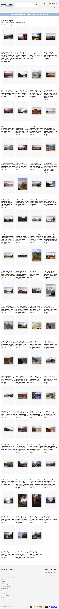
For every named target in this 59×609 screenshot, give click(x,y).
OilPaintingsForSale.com (10, 606)
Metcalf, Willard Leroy (34, 90)
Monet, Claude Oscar (34, 341)
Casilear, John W (5, 199)
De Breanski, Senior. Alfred (21, 444)
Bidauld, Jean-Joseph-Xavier (35, 234)
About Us (3, 581)
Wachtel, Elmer (47, 306)
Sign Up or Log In (44, 3)
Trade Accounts (5, 590)
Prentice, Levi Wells (19, 163)
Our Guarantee (5, 574)
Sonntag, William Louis (20, 52)
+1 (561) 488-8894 (53, 3)
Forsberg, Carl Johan (6, 411)
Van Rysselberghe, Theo (34, 126)
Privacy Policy (5, 595)
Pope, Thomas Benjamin (20, 126)
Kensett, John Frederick (49, 199)
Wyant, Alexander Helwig (21, 479)
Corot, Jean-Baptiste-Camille (50, 234)
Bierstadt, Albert (5, 516)
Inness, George (32, 271)
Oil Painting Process (6, 584)
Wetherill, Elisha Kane (6, 341)
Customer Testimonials (7, 577)
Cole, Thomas (32, 52)
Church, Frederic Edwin (49, 271)
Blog (2, 597)
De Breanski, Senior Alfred (35, 444)
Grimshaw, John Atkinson (21, 234)
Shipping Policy (5, 586)
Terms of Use (4, 593)
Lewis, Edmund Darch (20, 341)
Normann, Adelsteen (20, 551)
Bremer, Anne (47, 411)
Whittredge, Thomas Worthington (48, 91)
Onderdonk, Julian (48, 163)
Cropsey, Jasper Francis (6, 271)
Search (3, 572)
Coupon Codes (5, 588)
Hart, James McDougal (20, 271)
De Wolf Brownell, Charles (49, 376)
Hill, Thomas (4, 126)
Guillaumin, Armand (19, 411)
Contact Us (4, 600)
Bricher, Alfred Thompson (7, 444)
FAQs (2, 579)
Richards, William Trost (6, 52)
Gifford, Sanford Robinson (49, 126)
